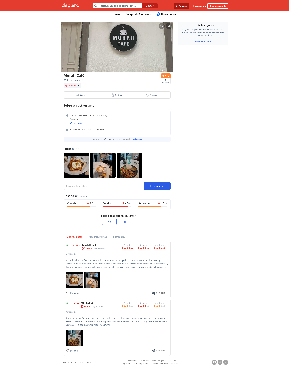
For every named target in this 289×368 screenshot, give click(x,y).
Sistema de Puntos (150, 363)
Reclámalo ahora (203, 41)
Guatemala (86, 362)
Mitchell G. (87, 303)
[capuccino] (92, 279)
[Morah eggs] (74, 279)
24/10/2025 (71, 254)
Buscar (150, 5)
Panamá (182, 6)
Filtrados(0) (119, 237)
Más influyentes (98, 237)
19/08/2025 (71, 312)
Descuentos (166, 14)
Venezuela (75, 362)
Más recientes (74, 237)
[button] (81, 95)
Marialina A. (89, 245)
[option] (117, 52)
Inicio (117, 14)
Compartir (161, 292)
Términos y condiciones (170, 363)
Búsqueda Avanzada (138, 14)
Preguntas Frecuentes (167, 360)
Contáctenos (132, 360)
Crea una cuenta (217, 6)
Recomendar (157, 186)
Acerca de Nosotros (147, 360)
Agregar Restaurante (132, 363)
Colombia (65, 362)
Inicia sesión (199, 6)
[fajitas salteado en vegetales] (74, 337)
